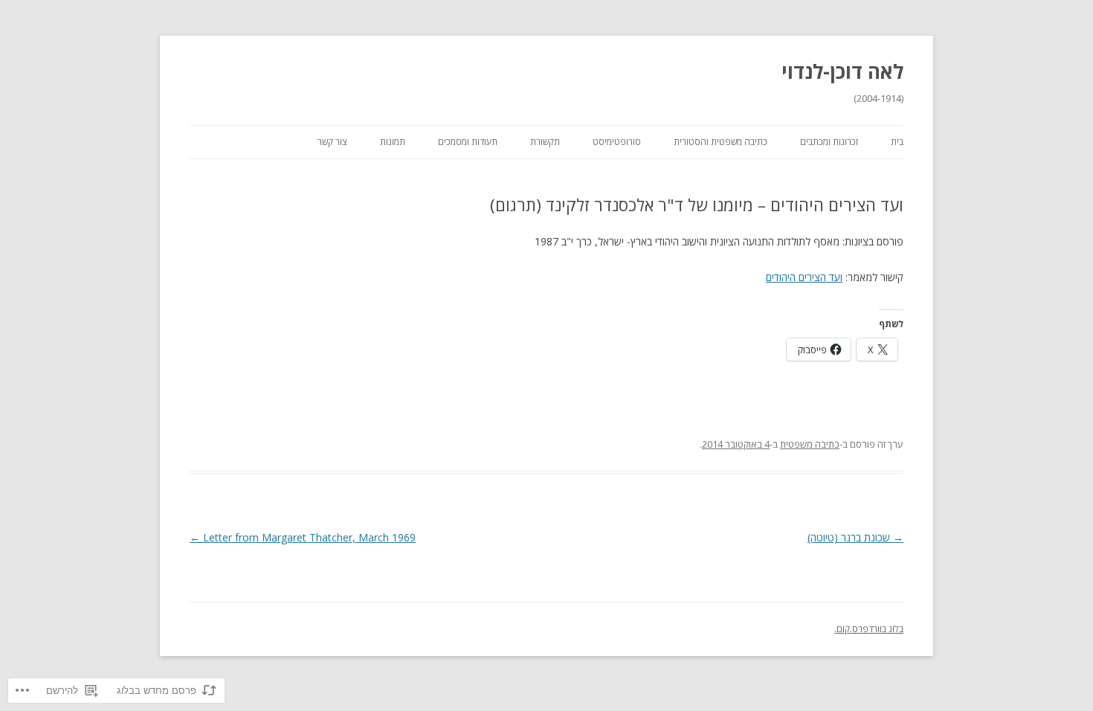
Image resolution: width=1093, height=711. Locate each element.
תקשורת (545, 141)
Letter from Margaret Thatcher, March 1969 (303, 537)
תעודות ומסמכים (467, 141)
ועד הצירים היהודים (804, 277)
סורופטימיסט (617, 141)
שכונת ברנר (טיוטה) (855, 537)
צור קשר (332, 141)
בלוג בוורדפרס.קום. (868, 628)
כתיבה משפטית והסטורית (720, 141)
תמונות (392, 141)
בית (897, 141)
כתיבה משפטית (809, 444)
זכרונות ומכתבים (829, 141)
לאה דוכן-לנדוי (842, 71)
